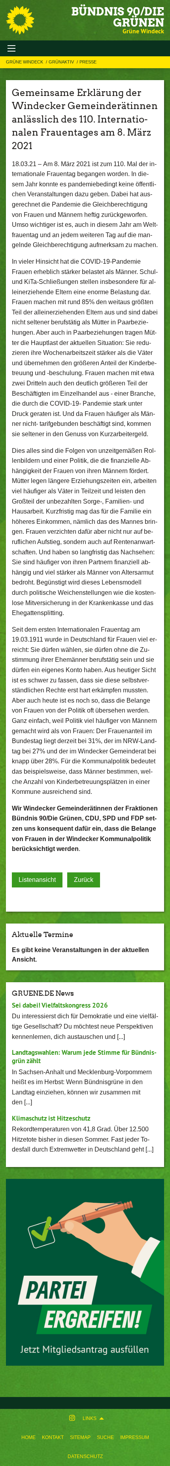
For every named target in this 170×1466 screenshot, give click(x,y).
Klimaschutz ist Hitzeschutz (51, 1118)
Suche (105, 1437)
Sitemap (80, 1437)
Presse (87, 61)
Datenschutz (85, 1456)
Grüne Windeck (25, 61)
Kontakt (53, 1437)
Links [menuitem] (89, 1418)
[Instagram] (72, 1418)
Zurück (83, 879)
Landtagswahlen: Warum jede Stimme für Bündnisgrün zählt (84, 1056)
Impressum (134, 1437)
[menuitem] (28, 1437)
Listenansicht (37, 879)
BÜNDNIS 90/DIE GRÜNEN (117, 17)
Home (28, 1437)
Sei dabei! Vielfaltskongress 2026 (60, 1005)
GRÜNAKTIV (62, 61)
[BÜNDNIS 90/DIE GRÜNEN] (20, 20)
